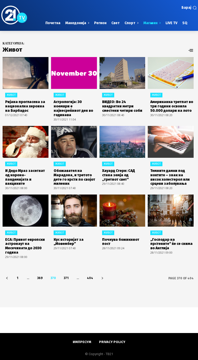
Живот (11, 95)
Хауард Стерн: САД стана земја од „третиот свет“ (118, 175)
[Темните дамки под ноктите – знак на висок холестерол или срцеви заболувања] (171, 142)
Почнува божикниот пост (120, 241)
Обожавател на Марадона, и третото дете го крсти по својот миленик (74, 177)
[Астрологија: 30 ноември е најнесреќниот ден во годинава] (74, 73)
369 (40, 278)
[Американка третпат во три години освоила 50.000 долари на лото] (171, 73)
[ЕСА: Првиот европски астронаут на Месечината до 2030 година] (25, 210)
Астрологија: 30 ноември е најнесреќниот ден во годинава (73, 108)
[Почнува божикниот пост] (122, 210)
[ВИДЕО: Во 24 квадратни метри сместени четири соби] (122, 73)
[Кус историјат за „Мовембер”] (74, 210)
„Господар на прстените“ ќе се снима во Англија (171, 244)
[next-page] (102, 278)
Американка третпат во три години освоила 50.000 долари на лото (171, 106)
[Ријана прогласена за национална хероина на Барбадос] (25, 73)
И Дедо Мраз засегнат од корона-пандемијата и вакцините (25, 177)
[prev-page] (7, 278)
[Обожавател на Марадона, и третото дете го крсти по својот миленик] (74, 142)
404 (90, 278)
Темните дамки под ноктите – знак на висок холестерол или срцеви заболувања (170, 177)
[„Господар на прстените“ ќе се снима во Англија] (171, 210)
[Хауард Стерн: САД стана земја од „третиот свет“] (122, 142)
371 (66, 278)
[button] (189, 7)
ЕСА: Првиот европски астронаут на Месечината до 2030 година (25, 246)
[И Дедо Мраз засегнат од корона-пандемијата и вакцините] (25, 142)
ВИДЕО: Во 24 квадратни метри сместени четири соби (122, 106)
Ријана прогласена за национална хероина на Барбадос (25, 106)
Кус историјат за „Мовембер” (69, 241)
